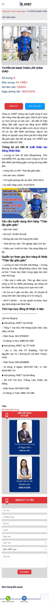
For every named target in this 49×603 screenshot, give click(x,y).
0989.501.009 (24, 451)
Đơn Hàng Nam (19, 11)
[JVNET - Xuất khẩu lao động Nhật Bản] (25, 4)
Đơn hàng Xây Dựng (10, 409)
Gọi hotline (35, 106)
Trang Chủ (7, 11)
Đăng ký (13, 106)
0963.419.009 (24, 488)
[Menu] (3, 4)
